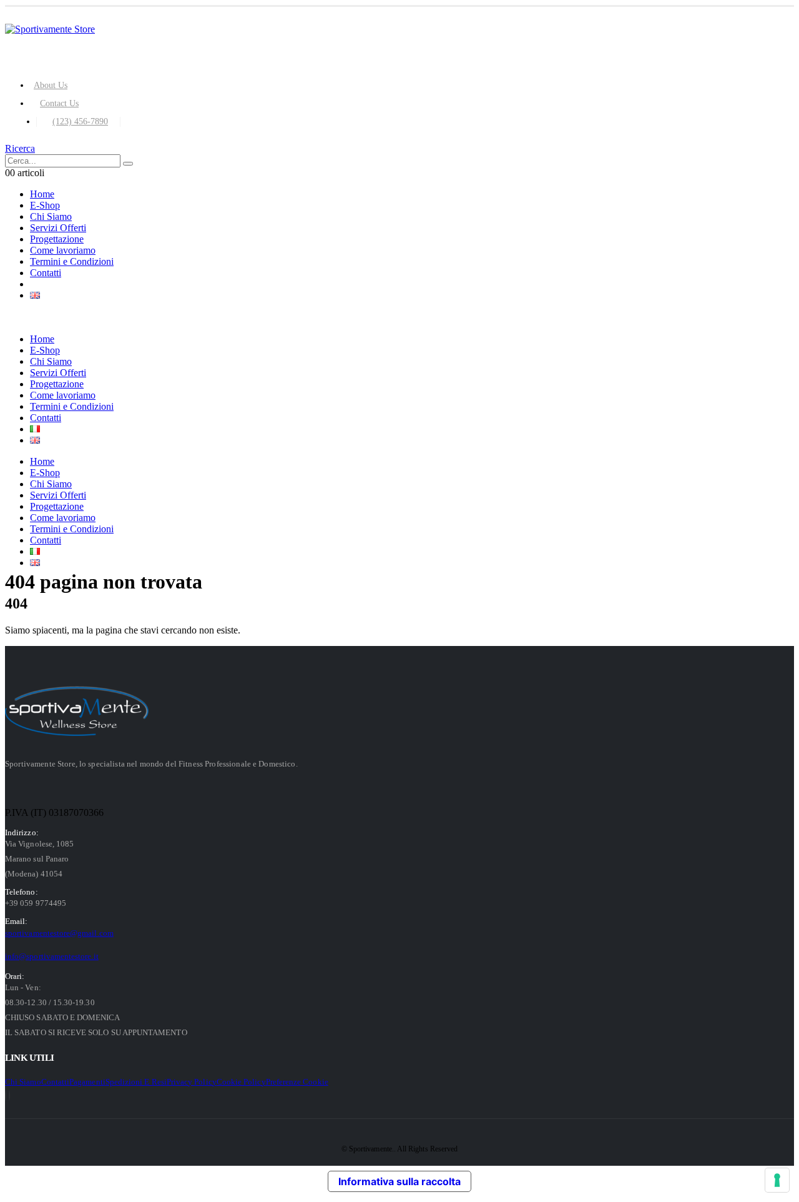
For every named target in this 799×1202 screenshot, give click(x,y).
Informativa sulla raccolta (399, 1181)
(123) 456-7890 (80, 121)
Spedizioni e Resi (136, 1081)
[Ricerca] (128, 164)
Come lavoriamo (63, 250)
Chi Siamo (51, 216)
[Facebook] (5, 1095)
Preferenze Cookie (297, 1081)
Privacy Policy (192, 1081)
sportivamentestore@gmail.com (59, 933)
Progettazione (57, 239)
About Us (50, 85)
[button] (20, 148)
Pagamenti (87, 1081)
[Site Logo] (50, 29)
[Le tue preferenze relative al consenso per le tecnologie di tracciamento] (777, 1180)
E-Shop (45, 205)
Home (42, 194)
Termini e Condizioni (72, 261)
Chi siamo (23, 1081)
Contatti (45, 272)
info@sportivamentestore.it (52, 956)
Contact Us (59, 103)
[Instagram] (9, 1095)
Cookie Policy (241, 1081)
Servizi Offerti (58, 227)
